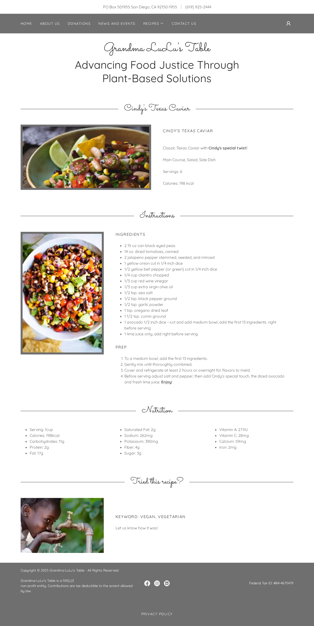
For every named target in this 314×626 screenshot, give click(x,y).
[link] (157, 49)
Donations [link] (79, 23)
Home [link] (26, 23)
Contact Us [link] (184, 23)
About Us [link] (50, 23)
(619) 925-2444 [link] (198, 6)
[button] (153, 23)
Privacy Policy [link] (157, 614)
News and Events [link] (116, 23)
